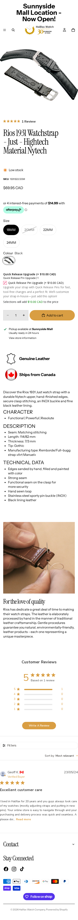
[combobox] (61, 756)
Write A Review (39, 725)
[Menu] (4, 30)
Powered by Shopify (57, 909)
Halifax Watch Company (32, 909)
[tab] (39, 446)
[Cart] (73, 30)
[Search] (13, 30)
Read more (23, 819)
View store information (22, 337)
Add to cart (54, 315)
